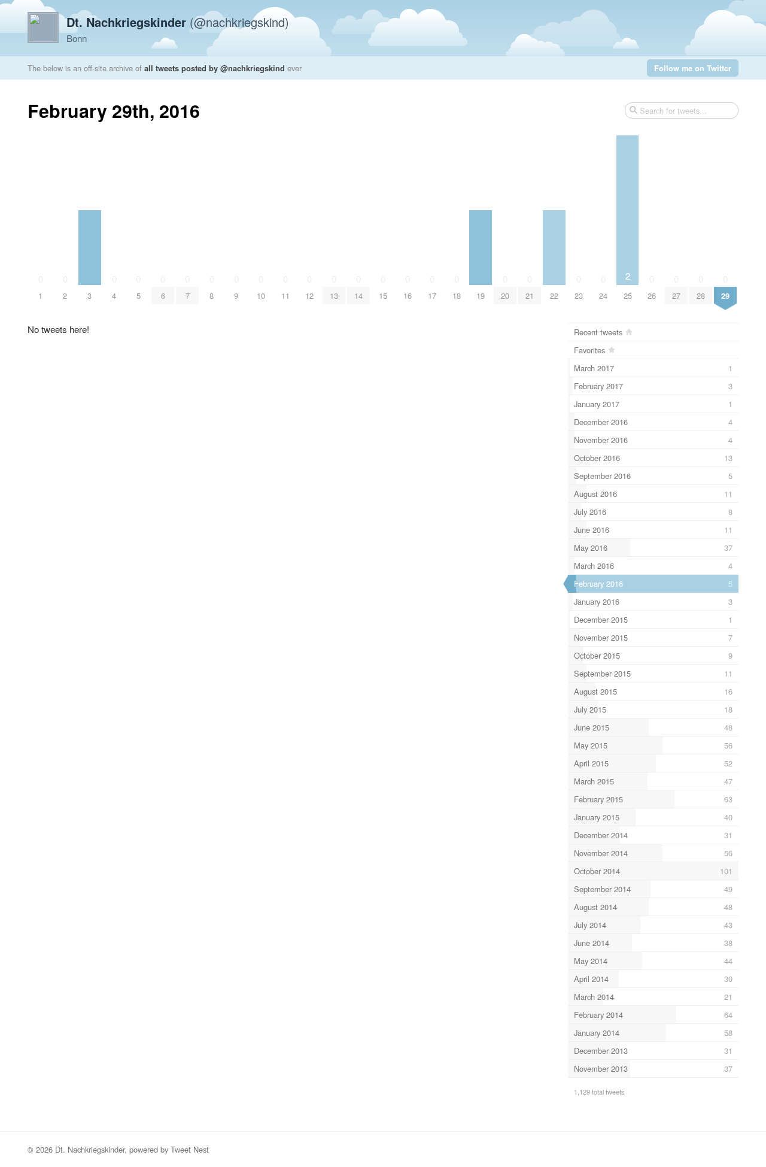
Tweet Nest (190, 1149)
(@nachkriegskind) (177, 22)
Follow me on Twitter (692, 68)
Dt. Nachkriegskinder (89, 1149)
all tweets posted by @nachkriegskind (214, 68)
